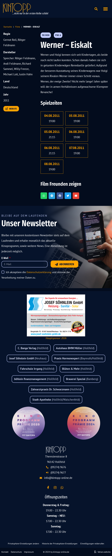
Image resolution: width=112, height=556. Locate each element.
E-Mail (5, 258)
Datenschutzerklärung (39, 272)
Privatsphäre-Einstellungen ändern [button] (23, 543)
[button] (105, 9)
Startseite (7, 26)
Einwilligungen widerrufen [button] (92, 543)
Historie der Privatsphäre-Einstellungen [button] (59, 543)
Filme (17, 26)
